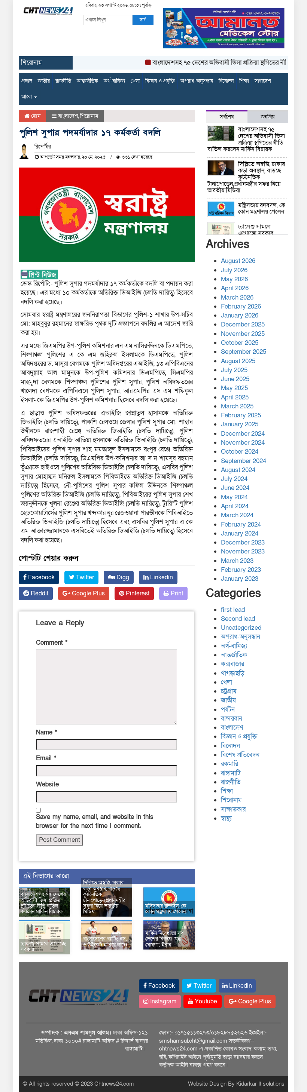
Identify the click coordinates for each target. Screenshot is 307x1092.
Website (47, 784)
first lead (233, 609)
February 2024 (241, 524)
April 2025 (235, 397)
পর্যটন (228, 709)
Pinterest (136, 593)
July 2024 (234, 479)
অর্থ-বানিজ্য (114, 81)
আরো (27, 96)
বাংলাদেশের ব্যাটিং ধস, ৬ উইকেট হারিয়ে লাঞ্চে (105, 941)
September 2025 (243, 351)
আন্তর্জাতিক (87, 81)
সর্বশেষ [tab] (227, 116)
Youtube (205, 1001)
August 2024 (238, 470)
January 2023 (239, 578)
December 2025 (243, 324)
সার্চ (143, 20)
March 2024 (237, 515)
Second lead (238, 618)
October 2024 (239, 451)
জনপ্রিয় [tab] (267, 116)
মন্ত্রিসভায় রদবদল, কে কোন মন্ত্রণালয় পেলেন (165, 908)
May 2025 (234, 388)
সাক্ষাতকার (233, 809)
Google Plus (87, 593)
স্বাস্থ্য (226, 818)
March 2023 (237, 560)
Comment (51, 642)
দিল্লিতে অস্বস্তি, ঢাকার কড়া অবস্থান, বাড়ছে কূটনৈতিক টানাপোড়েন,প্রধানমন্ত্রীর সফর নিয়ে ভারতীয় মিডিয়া (104, 897)
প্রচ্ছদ (26, 81)
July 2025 (234, 370)
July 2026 (234, 270)
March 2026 (237, 297)
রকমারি (229, 764)
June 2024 (235, 488)
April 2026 (235, 288)
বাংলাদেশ (68, 116)
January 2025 (239, 424)
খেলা (135, 81)
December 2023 (243, 542)
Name (46, 732)
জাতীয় (44, 81)
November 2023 (243, 551)
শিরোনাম (89, 116)
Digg (122, 577)
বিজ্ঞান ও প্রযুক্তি (160, 81)
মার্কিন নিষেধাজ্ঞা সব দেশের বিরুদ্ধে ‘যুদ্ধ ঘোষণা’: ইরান (164, 939)
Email (46, 758)
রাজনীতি (63, 81)
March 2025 (237, 406)
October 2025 (239, 342)
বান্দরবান (231, 718)
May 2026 (234, 279)
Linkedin (161, 577)
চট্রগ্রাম (229, 691)
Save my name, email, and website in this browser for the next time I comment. (95, 821)
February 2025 (241, 415)
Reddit (38, 593)
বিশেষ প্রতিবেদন (240, 755)
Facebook (41, 577)
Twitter (84, 577)
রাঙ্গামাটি (230, 773)
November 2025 (243, 333)
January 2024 (239, 533)
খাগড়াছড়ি (232, 673)
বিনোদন (226, 81)
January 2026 (239, 315)
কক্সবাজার (232, 664)
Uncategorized (241, 627)
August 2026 (238, 261)
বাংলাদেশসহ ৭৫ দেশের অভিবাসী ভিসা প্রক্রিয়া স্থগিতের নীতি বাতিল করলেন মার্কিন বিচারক (43, 903)
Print (176, 593)
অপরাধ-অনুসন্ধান (196, 81)
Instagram (162, 1001)
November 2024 (243, 442)
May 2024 (234, 497)
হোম (35, 116)
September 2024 (243, 461)
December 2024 (243, 433)
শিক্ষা (244, 81)
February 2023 (241, 569)
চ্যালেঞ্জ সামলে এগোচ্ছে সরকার (43, 946)
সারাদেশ (263, 81)
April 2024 (235, 506)
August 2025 (238, 361)
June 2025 (235, 379)
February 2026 (241, 306)
